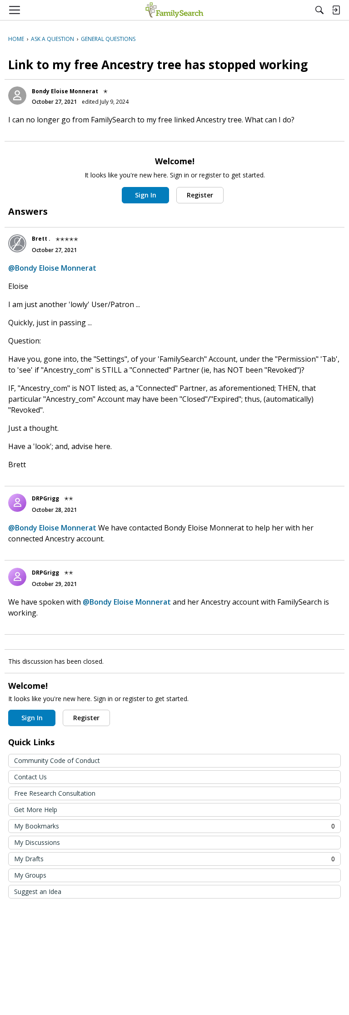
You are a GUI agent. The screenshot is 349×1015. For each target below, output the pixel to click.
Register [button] (200, 195)
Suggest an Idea (37, 891)
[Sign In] (336, 10)
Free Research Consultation (54, 793)
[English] (174, 10)
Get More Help (35, 809)
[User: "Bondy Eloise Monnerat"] (17, 95)
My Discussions (37, 842)
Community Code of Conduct (57, 760)
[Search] (319, 10)
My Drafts (174, 858)
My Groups (30, 875)
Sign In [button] (145, 195)
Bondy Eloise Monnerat (65, 91)
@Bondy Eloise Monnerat (52, 268)
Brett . (41, 238)
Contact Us (30, 777)
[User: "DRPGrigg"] (17, 503)
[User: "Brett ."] (17, 243)
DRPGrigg (45, 498)
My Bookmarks (174, 826)
